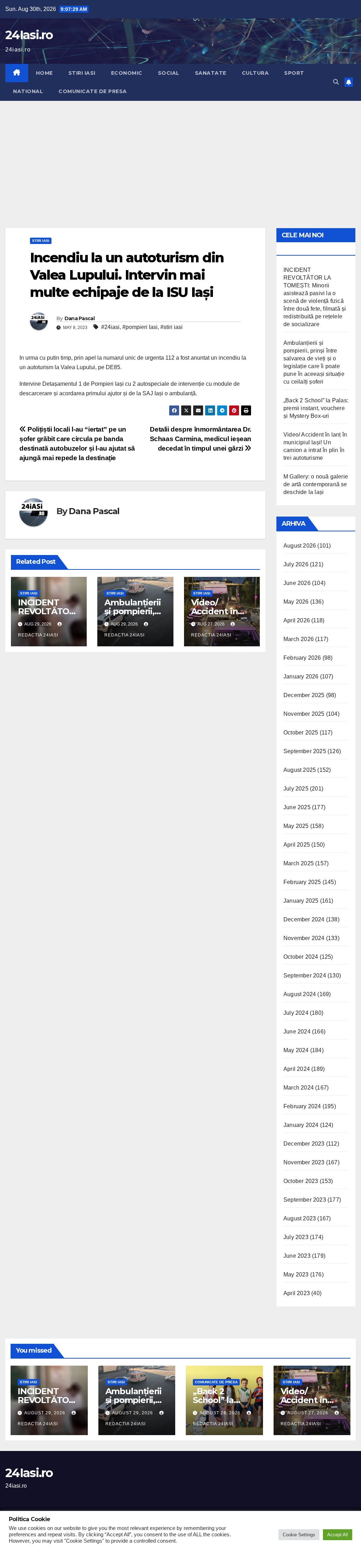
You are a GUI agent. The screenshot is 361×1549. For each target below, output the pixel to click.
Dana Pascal (79, 318)
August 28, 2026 (221, 1412)
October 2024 (300, 957)
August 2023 (299, 1218)
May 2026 (296, 602)
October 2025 (300, 733)
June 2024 (297, 1032)
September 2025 (304, 751)
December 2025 (304, 695)
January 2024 (300, 1125)
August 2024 (299, 994)
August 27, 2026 (308, 1412)
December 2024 (304, 919)
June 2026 (297, 583)
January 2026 (300, 676)
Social (168, 73)
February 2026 (302, 658)
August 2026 (299, 546)
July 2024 (295, 1013)
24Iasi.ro (29, 35)
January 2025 (300, 901)
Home (44, 73)
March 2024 (298, 1088)
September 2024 (304, 975)
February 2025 (302, 882)
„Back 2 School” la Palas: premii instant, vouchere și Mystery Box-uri (315, 408)
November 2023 (304, 1162)
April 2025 (296, 845)
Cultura (255, 73)
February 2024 (302, 1106)
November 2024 (304, 938)
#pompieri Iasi (140, 327)
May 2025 (296, 826)
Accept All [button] (337, 1534)
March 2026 (298, 639)
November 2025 (304, 714)
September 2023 (304, 1200)
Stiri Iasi (82, 73)
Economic (126, 73)
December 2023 (304, 1144)
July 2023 (295, 1237)
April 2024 (296, 1069)
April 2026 (296, 620)
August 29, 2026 (45, 1412)
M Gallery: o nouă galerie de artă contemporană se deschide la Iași (315, 484)
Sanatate (210, 73)
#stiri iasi (171, 327)
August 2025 (299, 770)
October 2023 (300, 1181)
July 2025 (295, 789)
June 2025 (297, 807)
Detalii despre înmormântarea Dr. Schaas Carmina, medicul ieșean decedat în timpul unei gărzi (200, 439)
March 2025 (298, 863)
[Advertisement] (180, 153)
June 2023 (297, 1256)
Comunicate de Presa (93, 91)
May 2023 (296, 1274)
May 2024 (296, 1050)
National (28, 91)
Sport (294, 73)
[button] (336, 82)
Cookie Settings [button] (299, 1534)
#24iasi (110, 327)
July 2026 (295, 564)
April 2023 (296, 1293)
